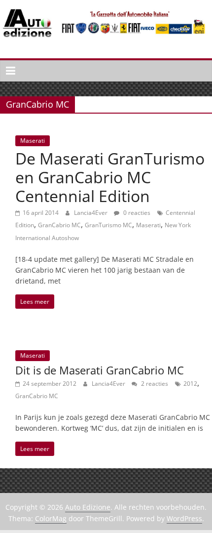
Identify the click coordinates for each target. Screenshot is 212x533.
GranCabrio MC (59, 225)
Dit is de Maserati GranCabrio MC (99, 370)
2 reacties (154, 383)
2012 (190, 383)
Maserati (32, 140)
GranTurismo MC (108, 225)
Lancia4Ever (91, 212)
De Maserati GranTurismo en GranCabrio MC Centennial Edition (110, 177)
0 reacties (136, 212)
